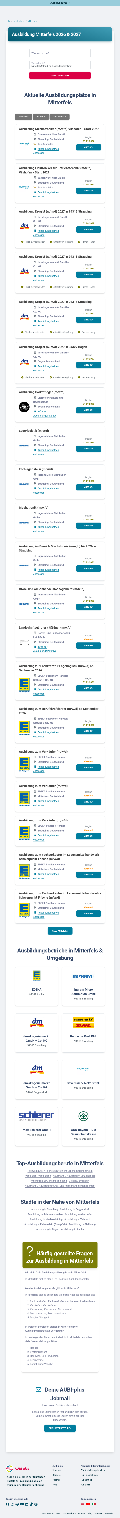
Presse (81, 1513)
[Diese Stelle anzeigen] (24, 144)
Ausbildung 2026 (59, 3)
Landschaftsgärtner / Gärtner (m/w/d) (45, 627)
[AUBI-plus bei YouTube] (22, 1504)
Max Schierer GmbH (37, 1130)
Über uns (56, 1470)
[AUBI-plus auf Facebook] (8, 1504)
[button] (88, 147)
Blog (90, 1513)
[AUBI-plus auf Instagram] (12, 1504)
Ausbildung (18, 21)
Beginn (40, 117)
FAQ (54, 1484)
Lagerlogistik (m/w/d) (34, 431)
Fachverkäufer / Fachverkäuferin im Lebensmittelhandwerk (60, 1170)
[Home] (9, 21)
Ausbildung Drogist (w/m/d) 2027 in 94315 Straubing (55, 211)
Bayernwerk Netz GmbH (83, 1083)
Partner (56, 1480)
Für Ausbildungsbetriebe (93, 1470)
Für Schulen (86, 1480)
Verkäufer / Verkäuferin (38, 1175)
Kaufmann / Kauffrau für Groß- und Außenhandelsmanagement (60, 1185)
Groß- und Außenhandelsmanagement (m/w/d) (51, 589)
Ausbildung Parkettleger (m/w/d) (42, 392)
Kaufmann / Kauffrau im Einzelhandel (74, 1175)
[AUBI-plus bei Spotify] (36, 1504)
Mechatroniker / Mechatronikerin (49, 1180)
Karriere (56, 1475)
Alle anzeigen (60, 931)
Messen (98, 1513)
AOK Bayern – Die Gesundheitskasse (83, 1132)
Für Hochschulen (89, 1475)
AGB (58, 1513)
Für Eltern (85, 1484)
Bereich (23, 117)
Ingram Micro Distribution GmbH (83, 992)
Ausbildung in (44, 1209)
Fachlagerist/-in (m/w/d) (36, 469)
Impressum (47, 1513)
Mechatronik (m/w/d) (33, 507)
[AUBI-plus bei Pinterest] (17, 1504)
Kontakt (109, 1513)
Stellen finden (60, 75)
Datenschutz (69, 1513)
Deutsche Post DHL (83, 1036)
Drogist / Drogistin (79, 1180)
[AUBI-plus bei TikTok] (31, 1504)
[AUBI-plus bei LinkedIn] (27, 1504)
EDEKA (36, 989)
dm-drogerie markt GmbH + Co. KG (36, 1038)
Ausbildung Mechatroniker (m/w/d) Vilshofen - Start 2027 (59, 129)
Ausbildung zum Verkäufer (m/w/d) (43, 751)
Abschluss (58, 117)
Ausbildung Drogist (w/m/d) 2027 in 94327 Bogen (53, 347)
